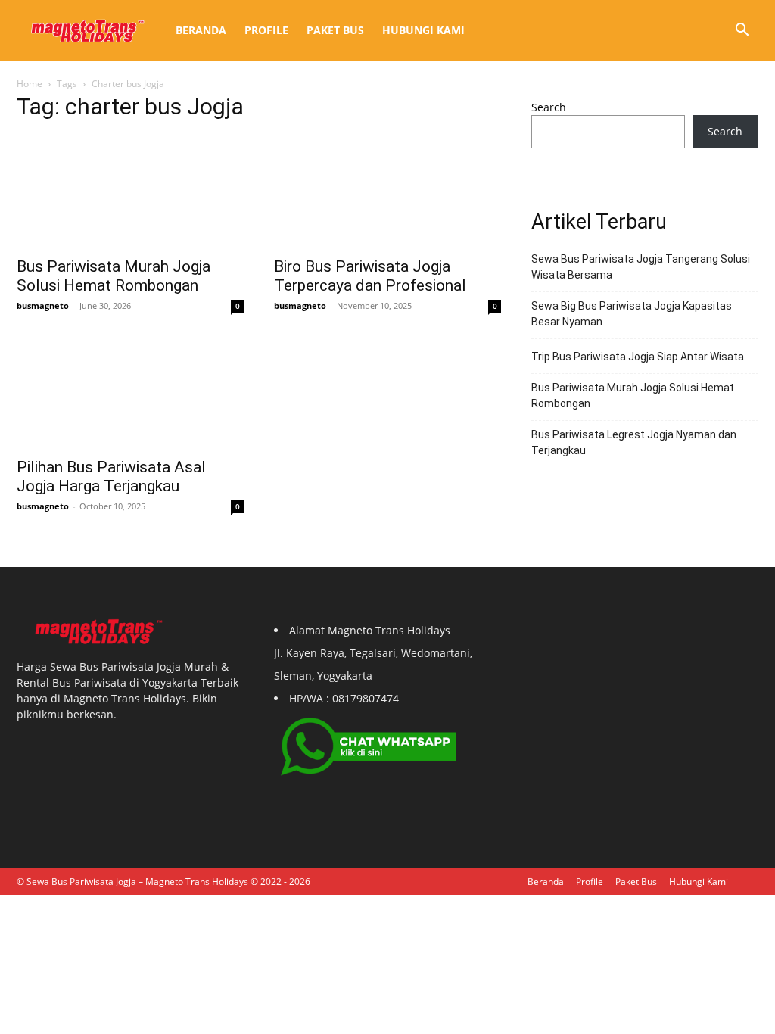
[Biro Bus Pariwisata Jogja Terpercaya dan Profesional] (387, 191)
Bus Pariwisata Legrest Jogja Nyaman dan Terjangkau (633, 442)
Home (29, 83)
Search (548, 107)
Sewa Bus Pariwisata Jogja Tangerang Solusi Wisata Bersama (640, 267)
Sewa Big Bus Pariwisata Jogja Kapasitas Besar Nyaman (631, 314)
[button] (742, 31)
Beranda (201, 30)
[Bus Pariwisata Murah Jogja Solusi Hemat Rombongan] (130, 191)
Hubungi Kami (423, 30)
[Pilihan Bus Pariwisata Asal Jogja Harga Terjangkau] (130, 392)
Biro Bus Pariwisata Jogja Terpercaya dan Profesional (370, 275)
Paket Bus (335, 30)
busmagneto (43, 305)
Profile (266, 30)
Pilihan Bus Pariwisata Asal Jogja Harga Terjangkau (111, 476)
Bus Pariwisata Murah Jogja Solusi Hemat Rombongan (113, 275)
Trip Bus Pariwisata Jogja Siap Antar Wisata (637, 356)
